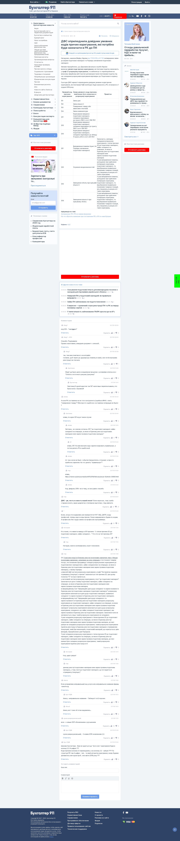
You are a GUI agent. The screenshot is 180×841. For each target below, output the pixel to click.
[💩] (72, 778)
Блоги (35, 113)
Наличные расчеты (41, 57)
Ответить (65, 333)
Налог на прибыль (40, 40)
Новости (98, 812)
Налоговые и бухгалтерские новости (43, 24)
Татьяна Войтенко (132, 44)
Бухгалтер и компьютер (43, 35)
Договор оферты (73, 823)
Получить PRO (72, 812)
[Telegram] (145, 16)
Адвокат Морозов (136, 83)
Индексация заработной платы (43, 227)
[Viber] (149, 16)
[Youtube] (137, 16)
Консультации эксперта (43, 116)
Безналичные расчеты (42, 84)
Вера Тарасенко (135, 109)
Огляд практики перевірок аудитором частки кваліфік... (139, 75)
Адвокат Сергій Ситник (138, 122)
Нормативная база (41, 99)
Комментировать (90, 797)
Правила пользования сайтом (79, 826)
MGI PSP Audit (134, 70)
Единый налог (39, 38)
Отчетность (38, 62)
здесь (51, 836)
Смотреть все (130, 137)
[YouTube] (127, 813)
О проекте (99, 815)
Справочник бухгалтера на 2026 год (43, 222)
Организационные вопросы (44, 59)
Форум (36, 129)
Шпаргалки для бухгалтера (44, 95)
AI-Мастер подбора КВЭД (41, 125)
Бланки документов (42, 102)
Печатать (104, 36)
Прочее (37, 82)
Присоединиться (38, 186)
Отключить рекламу (43, 148)
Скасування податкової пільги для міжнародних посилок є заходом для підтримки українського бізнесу (92, 291)
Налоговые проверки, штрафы (42, 65)
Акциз (36, 28)
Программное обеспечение (78, 820)
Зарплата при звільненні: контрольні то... (43, 178)
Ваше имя (64, 767)
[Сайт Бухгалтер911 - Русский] (42, 813)
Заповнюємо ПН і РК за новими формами (76, 214)
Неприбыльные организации (44, 77)
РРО (35, 87)
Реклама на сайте (102, 818)
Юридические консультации (44, 79)
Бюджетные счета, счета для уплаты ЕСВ (43, 232)
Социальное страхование (43, 71)
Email (32, 199)
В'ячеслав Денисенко (137, 96)
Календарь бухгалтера (43, 108)
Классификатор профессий (39, 237)
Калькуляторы (38, 241)
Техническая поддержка (77, 829)
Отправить (43, 208)
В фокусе (37, 92)
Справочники (39, 105)
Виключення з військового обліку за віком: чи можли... (139, 114)
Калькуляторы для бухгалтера (41, 120)
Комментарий (65, 775)
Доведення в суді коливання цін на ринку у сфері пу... (137, 88)
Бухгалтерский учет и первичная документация (43, 31)
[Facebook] (141, 16)
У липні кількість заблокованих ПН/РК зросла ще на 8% (91, 312)
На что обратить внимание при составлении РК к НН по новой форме (86, 216)
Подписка (118, 17)
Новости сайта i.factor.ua (43, 90)
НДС (36, 43)
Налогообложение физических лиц (41, 46)
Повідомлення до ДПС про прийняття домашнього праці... (138, 101)
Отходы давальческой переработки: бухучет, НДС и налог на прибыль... (136, 51)
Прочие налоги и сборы (42, 69)
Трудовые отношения (42, 74)
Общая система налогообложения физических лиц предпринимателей (41, 52)
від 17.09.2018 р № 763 (96, 58)
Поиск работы (39, 111)
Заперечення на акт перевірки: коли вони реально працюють (139, 127)
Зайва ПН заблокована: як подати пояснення (86, 302)
